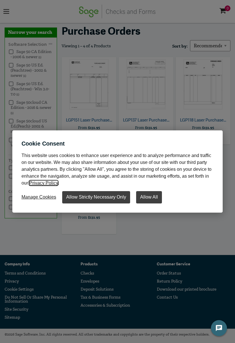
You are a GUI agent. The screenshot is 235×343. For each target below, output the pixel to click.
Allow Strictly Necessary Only (96, 197)
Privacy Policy (43, 183)
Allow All (149, 197)
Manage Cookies (38, 197)
